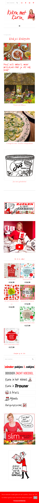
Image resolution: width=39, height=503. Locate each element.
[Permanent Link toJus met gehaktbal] (19, 179)
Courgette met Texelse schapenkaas (19, 143)
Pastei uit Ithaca (19, 105)
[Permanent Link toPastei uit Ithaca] (19, 102)
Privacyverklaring (19, 500)
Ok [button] (35, 497)
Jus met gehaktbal (19, 181)
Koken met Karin (19, 15)
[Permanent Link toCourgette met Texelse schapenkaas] (19, 141)
